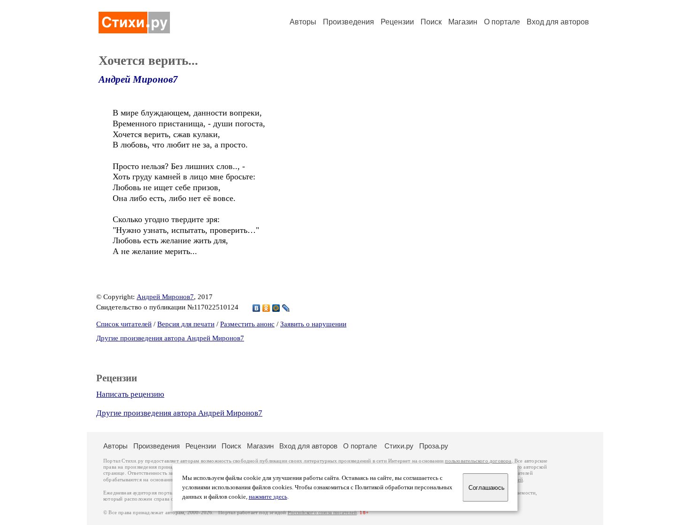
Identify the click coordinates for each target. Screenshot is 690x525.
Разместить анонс (247, 324)
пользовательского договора (478, 460)
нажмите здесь (268, 497)
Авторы (303, 22)
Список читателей (124, 324)
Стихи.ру (399, 446)
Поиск (431, 22)
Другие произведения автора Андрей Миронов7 (170, 338)
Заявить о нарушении (313, 324)
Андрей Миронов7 (138, 79)
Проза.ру (433, 446)
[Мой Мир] (276, 308)
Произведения (348, 22)
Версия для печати (186, 324)
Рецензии (397, 22)
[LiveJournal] (286, 308)
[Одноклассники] (266, 308)
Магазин (462, 22)
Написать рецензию (130, 394)
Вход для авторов (558, 22)
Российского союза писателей (322, 512)
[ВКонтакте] (256, 308)
